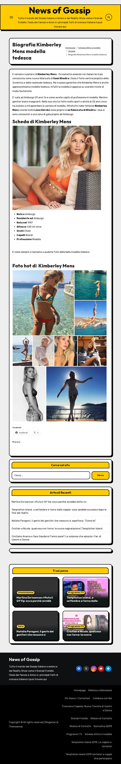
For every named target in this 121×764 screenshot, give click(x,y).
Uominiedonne (25, 592)
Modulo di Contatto (101, 718)
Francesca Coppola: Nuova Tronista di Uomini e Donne (87, 708)
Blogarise (50, 722)
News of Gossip (59, 10)
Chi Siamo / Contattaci (77, 698)
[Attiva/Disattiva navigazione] (11, 17)
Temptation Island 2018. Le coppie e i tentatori (91, 744)
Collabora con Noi (102, 698)
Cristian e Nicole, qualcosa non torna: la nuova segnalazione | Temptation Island (57, 528)
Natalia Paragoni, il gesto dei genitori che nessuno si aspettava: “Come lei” (54, 520)
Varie (21, 626)
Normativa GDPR (103, 726)
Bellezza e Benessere (100, 690)
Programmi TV (76, 592)
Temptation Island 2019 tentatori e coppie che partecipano (89, 756)
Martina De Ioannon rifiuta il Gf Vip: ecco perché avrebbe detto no (49, 501)
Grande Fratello (79, 718)
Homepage (80, 690)
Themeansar (16, 726)
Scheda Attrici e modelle (98, 734)
